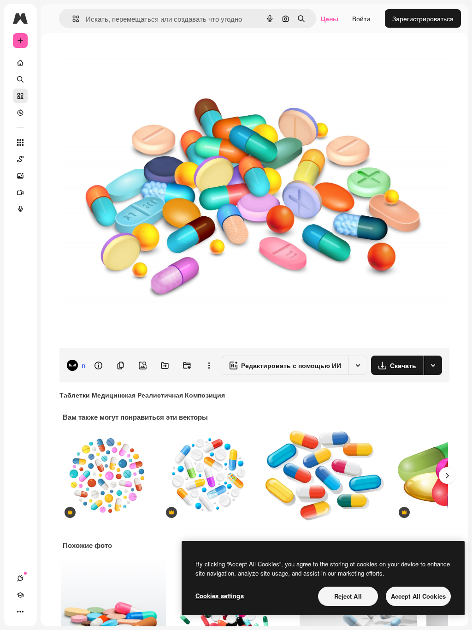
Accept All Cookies (418, 596)
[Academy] (20, 595)
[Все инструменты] (20, 142)
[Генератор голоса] (20, 209)
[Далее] (447, 475)
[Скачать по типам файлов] (433, 365)
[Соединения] (20, 578)
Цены (329, 18)
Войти (361, 18)
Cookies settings (219, 595)
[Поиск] (20, 79)
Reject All (348, 596)
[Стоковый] (20, 96)
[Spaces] (20, 159)
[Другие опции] (209, 365)
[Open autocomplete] (72, 18)
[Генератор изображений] (20, 175)
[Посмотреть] (20, 112)
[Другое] (20, 611)
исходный (120, 54)
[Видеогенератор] (20, 192)
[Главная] (20, 62)
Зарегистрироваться (423, 18)
